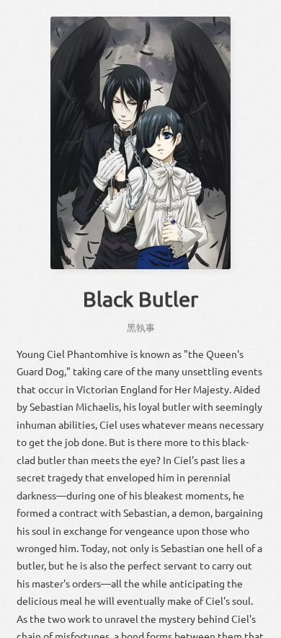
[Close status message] (259, 627)
